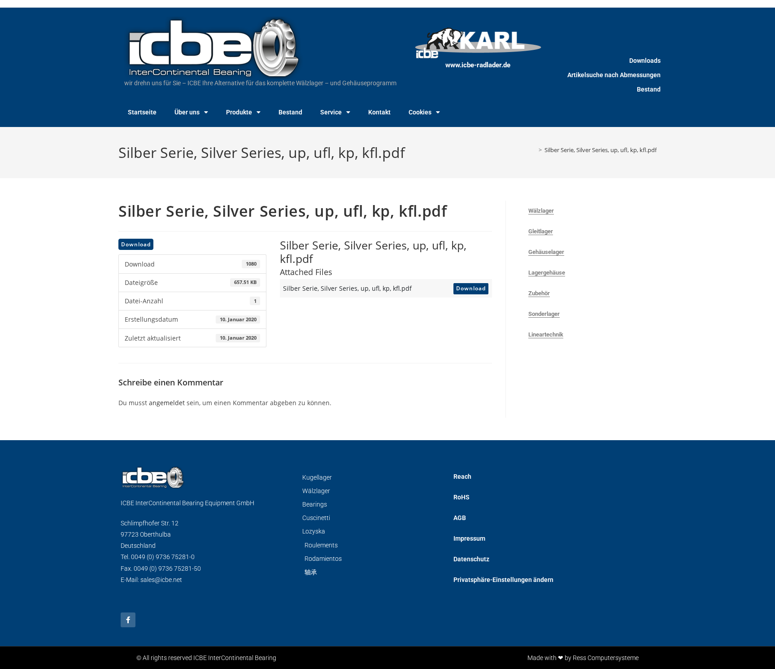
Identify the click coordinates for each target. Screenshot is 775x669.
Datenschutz (471, 559)
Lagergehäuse (546, 272)
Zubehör (539, 293)
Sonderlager (544, 313)
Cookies (420, 112)
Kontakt (379, 112)
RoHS (461, 497)
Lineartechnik (545, 334)
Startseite (142, 112)
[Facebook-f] (128, 619)
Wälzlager (541, 210)
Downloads (645, 60)
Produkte (239, 112)
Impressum (469, 538)
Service (331, 112)
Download (136, 244)
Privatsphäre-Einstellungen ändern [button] (503, 579)
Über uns (187, 112)
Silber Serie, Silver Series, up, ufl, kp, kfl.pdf (600, 150)
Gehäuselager (546, 252)
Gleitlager (540, 231)
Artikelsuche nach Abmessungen (614, 75)
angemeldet (167, 402)
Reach (462, 476)
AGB (459, 517)
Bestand (290, 112)
